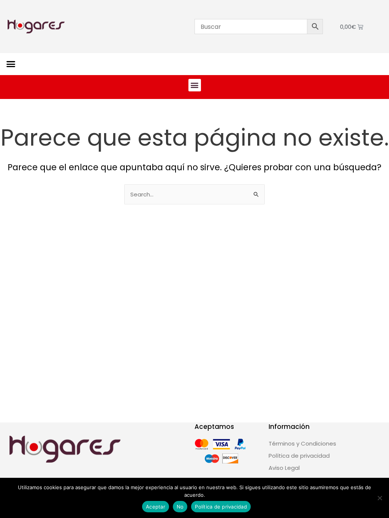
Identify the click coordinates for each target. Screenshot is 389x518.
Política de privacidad (221, 507)
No (180, 507)
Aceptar (155, 507)
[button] (11, 64)
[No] (379, 498)
